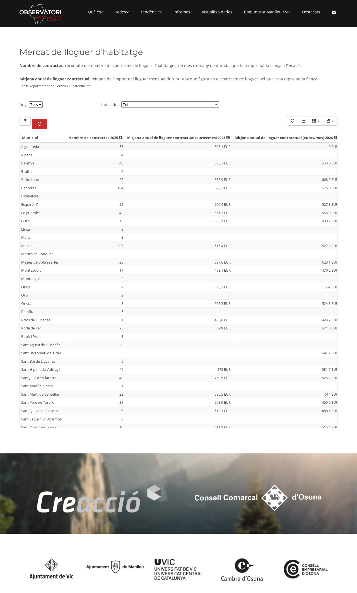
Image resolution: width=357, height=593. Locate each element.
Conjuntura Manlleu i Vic (267, 12)
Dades (120, 12)
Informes (181, 12)
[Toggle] (303, 121)
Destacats (311, 12)
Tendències (151, 12)
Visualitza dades (217, 12)
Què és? (95, 12)
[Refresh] (292, 121)
